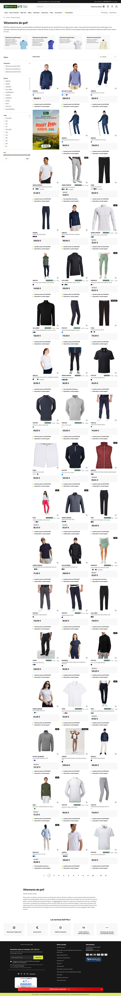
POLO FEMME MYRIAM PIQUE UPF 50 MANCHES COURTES (73, 663)
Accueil (8, 17)
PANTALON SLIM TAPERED (68, 187)
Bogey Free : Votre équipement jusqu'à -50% (49, 1)
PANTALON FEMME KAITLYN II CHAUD (100, 520)
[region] (17, 68)
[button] (116, 6)
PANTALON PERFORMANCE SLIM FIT (71, 330)
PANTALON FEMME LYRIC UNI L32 (41, 520)
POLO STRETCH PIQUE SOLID (98, 854)
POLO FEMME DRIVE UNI (39, 710)
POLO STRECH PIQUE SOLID (98, 377)
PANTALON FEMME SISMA (39, 234)
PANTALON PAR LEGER (67, 615)
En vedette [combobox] (103, 56)
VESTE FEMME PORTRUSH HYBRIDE (71, 234)
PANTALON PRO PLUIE (38, 662)
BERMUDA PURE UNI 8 (38, 472)
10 (93, 875)
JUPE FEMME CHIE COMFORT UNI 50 (100, 567)
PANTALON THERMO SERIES (98, 424)
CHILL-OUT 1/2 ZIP (66, 425)
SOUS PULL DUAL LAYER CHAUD (99, 235)
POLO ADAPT (65, 854)
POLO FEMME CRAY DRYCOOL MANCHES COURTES (45, 377)
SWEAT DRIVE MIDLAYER (68, 519)
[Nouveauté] (104, 313)
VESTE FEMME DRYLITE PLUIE (98, 140)
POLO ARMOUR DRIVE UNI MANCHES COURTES (44, 567)
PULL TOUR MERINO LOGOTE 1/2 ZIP (71, 282)
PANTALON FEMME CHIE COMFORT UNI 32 (101, 282)
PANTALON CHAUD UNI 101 (97, 329)
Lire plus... (7, 31)
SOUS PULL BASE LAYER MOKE (40, 425)
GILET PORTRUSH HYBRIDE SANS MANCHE (43, 282)
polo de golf (57, 901)
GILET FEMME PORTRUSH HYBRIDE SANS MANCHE (103, 472)
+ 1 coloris (41, 189)
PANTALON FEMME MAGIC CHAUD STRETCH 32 (102, 711)
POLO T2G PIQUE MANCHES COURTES (42, 187)
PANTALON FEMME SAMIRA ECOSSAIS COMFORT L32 (74, 759)
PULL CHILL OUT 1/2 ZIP (68, 472)
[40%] (75, 170)
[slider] (4, 155)
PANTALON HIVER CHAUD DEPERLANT (100, 615)
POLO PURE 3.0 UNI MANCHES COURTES (72, 711)
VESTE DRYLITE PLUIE (38, 92)
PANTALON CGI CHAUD (67, 377)
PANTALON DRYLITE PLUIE (97, 92)
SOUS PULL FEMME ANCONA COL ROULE (43, 806)
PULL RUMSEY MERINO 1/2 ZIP (40, 758)
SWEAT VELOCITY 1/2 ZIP (39, 854)
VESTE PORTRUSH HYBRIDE (98, 758)
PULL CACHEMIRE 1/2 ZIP (68, 92)
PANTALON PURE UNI (96, 187)
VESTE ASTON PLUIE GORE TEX (69, 567)
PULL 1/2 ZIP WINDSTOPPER (98, 662)
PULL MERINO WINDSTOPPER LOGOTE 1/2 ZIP (44, 330)
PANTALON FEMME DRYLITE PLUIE (70, 140)
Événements (32, 974)
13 (100, 875)
